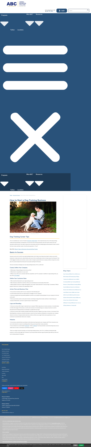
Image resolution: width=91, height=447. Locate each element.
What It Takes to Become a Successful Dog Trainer (26, 249)
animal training (69, 302)
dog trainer (70, 292)
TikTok (21, 388)
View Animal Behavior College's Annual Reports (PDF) (14, 441)
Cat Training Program (6, 355)
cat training (16, 275)
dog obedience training (70, 305)
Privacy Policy (44, 417)
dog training (67, 273)
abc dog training (73, 281)
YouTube (16, 388)
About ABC (4, 375)
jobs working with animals (71, 297)
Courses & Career (16, 195)
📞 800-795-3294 (49, 11)
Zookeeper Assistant (5, 359)
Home (11, 195)
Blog (2, 377)
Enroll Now (4, 367)
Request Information (5, 369)
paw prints (74, 273)
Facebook (27, 325)
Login (63, 10)
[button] (35, 102)
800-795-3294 (5, 410)
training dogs (73, 276)
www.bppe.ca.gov (56, 423)
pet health (68, 294)
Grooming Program (5, 353)
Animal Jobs (73, 289)
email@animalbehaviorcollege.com (8, 412)
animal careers (74, 279)
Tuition (12, 30)
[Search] (88, 10)
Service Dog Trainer (5, 361)
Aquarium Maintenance (6, 357)
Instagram (10, 388)
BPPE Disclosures (36, 417)
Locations (20, 30)
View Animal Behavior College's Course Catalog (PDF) (14, 443)
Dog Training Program (6, 349)
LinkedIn (35, 325)
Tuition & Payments (5, 371)
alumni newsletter (72, 287)
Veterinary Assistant (5, 351)
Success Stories (4, 379)
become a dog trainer (32, 240)
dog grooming (75, 284)
